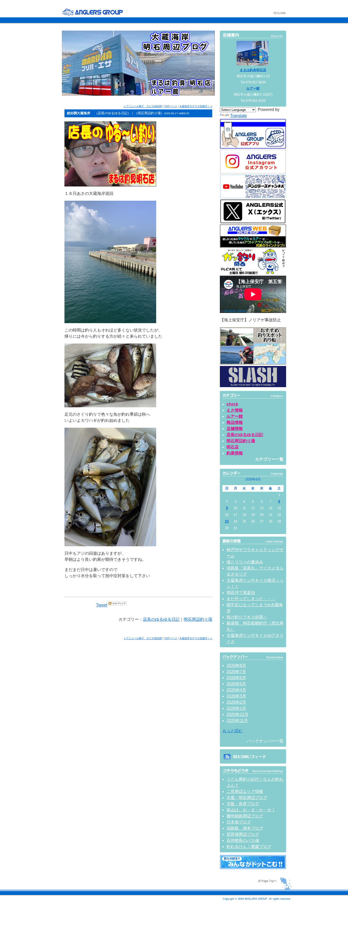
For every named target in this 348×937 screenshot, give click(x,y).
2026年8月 (236, 665)
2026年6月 (236, 678)
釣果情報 (234, 453)
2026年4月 (236, 690)
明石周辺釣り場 (198, 619)
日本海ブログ (238, 822)
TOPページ (170, 106)
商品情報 (234, 422)
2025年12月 (237, 714)
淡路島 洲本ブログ (244, 828)
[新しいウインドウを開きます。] (253, 868)
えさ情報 (234, 410)
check (232, 404)
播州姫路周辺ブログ (244, 816)
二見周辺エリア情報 (244, 791)
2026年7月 (236, 671)
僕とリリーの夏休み (244, 562)
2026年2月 (236, 702)
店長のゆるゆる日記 (161, 619)
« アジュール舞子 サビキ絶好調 (143, 106)
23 (227, 521)
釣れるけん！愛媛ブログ (248, 846)
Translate (238, 115)
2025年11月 (237, 720)
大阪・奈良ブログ (242, 804)
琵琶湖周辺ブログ (242, 834)
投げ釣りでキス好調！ (246, 617)
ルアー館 (253, 88)
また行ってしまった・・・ (250, 599)
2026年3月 (236, 696)
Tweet (101, 605)
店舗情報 (234, 428)
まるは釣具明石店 (253, 70)
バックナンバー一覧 (265, 741)
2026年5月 (236, 684)
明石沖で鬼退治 (240, 592)
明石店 (232, 447)
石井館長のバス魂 (242, 840)
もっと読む (232, 731)
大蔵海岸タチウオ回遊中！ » (195, 106)
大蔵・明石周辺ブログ (246, 797)
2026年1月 (236, 708)
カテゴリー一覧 (269, 459)
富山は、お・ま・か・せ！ (250, 810)
